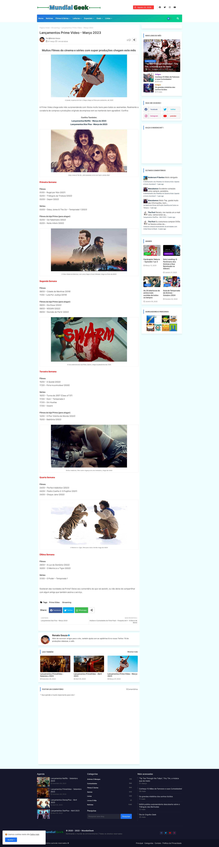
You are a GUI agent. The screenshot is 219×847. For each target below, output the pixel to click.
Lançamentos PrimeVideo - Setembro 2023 (52, 675)
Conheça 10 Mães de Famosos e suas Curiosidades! (160, 789)
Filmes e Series (109, 788)
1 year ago (160, 184)
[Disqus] (89, 730)
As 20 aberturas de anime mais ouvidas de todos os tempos (151, 294)
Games (109, 792)
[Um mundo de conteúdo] (165, 322)
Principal (139, 843)
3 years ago (171, 217)
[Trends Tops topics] (158, 330)
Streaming (55, 28)
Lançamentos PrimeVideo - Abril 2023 (88, 675)
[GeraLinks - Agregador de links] (150, 322)
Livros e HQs (109, 800)
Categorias (148, 843)
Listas (107, 18)
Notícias (49, 18)
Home (40, 18)
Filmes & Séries (62, 18)
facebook (154, 109)
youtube (173, 116)
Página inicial (45, 28)
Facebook (57, 610)
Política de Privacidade (171, 843)
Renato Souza (59, 635)
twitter (173, 109)
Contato (158, 843)
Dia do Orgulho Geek (147, 814)
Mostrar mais (132, 652)
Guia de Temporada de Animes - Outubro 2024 (171, 292)
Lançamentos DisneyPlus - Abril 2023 (64, 801)
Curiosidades (109, 783)
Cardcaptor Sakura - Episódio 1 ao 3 (151, 260)
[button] (177, 18)
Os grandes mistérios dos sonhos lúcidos (156, 796)
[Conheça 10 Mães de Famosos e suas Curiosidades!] (148, 77)
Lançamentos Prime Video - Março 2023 (122, 675)
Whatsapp (83, 610)
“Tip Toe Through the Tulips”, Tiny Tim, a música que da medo (159, 779)
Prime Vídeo (54, 602)
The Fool (151, 212)
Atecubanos (153, 189)
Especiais (88, 18)
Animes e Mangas (109, 779)
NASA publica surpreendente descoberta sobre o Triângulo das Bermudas (159, 805)
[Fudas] (150, 330)
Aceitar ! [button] (11, 840)
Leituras (76, 18)
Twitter (70, 610)
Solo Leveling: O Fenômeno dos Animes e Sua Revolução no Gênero (170, 264)
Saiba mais (34, 834)
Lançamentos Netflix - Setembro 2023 (64, 779)
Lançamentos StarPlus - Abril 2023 (154, 217)
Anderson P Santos (156, 177)
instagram (154, 116)
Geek (99, 18)
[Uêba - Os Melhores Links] (165, 330)
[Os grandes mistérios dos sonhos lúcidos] (148, 88)
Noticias (109, 805)
